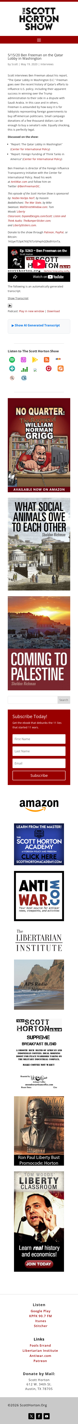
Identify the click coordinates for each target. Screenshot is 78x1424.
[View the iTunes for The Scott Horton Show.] (23, 359)
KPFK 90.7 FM (40, 1316)
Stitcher (41, 1326)
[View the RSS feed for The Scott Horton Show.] (47, 359)
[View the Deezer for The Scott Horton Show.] (24, 369)
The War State (33, 202)
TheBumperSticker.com (36, 220)
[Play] (10, 307)
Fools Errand (40, 1345)
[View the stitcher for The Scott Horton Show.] (58, 359)
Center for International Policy (30, 149)
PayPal (59, 232)
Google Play (41, 1311)
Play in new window (31, 311)
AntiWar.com (19, 181)
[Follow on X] (31, 1416)
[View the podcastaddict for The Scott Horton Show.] (60, 368)
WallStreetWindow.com (33, 207)
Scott (15, 64)
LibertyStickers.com (24, 225)
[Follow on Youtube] (47, 1416)
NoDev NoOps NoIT (23, 198)
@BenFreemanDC (28, 186)
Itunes (40, 1321)
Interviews (47, 64)
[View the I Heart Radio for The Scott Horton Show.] (36, 370)
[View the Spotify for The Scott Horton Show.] (12, 359)
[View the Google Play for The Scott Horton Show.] (35, 359)
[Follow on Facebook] (39, 1416)
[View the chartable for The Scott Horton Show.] (24, 378)
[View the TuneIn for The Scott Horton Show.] (12, 368)
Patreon (49, 232)
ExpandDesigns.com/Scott (37, 216)
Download (53, 311)
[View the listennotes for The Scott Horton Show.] (12, 378)
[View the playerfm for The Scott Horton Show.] (48, 368)
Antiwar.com (40, 1355)
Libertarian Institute (40, 1350)
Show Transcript (18, 298)
